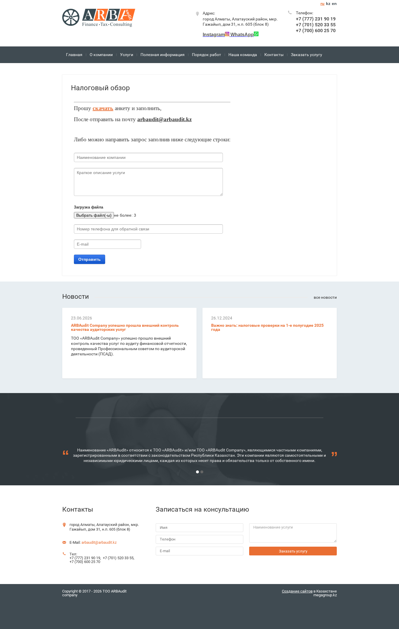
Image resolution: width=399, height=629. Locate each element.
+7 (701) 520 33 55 (316, 24)
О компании (101, 54)
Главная (74, 54)
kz (328, 3)
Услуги (126, 54)
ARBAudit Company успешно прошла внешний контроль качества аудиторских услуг (125, 327)
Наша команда (242, 54)
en (334, 3)
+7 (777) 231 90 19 (316, 19)
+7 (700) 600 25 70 (316, 30)
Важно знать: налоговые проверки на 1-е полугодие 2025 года (267, 327)
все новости (325, 297)
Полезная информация (162, 54)
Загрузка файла (88, 207)
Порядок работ (206, 54)
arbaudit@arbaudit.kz (99, 542)
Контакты (274, 54)
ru (322, 3)
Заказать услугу (306, 54)
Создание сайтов (297, 591)
